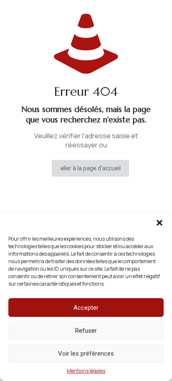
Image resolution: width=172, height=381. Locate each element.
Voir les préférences (86, 353)
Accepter (86, 307)
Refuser (86, 330)
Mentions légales (86, 370)
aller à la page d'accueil (90, 168)
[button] (159, 223)
